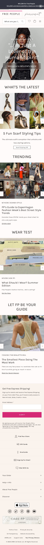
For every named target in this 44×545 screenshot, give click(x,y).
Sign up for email (23, 460)
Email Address (7, 402)
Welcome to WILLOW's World (22, 66)
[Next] (42, 121)
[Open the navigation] (40, 21)
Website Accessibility (27, 534)
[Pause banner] (40, 6)
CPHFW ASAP (6, 223)
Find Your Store (23, 436)
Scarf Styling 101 (22, 147)
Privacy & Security (26, 530)
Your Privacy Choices (32, 538)
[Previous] (2, 121)
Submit (22, 415)
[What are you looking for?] (22, 21)
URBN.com (8, 538)
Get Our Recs (6, 293)
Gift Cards (24, 444)
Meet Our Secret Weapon (10, 373)
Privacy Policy (23, 426)
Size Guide (24, 452)
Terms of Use (13, 530)
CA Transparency (12, 534)
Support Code (18, 538)
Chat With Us (24, 468)
